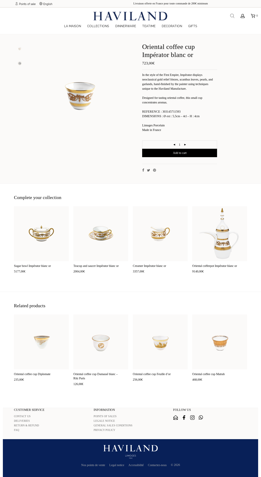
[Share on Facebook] (143, 170)
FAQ (16, 430)
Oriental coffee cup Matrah (208, 374)
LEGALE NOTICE (104, 420)
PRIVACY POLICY (104, 430)
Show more (34, 277)
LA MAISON (72, 26)
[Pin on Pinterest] (154, 170)
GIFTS (192, 26)
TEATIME (149, 26)
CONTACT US (22, 416)
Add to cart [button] (19, 277)
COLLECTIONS (98, 26)
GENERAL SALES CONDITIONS (113, 425)
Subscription (175, 417)
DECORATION (172, 26)
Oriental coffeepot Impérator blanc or (214, 265)
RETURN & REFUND (26, 425)
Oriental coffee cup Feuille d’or (152, 374)
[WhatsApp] (200, 417)
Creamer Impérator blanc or (149, 265)
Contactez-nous (157, 465)
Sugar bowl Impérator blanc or (32, 265)
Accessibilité (136, 465)
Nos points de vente (93, 465)
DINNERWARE (125, 26)
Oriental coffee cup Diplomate (32, 374)
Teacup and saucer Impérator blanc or (96, 265)
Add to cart (179, 152)
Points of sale (27, 3)
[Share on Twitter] (148, 170)
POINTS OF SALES (105, 416)
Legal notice (116, 465)
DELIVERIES (22, 420)
